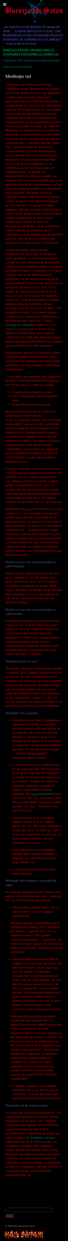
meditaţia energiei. (43, 1137)
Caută (9, 1216)
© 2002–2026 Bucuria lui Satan (19, 1226)
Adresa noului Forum (17, 67)
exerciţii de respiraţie (20, 325)
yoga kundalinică (43, 794)
